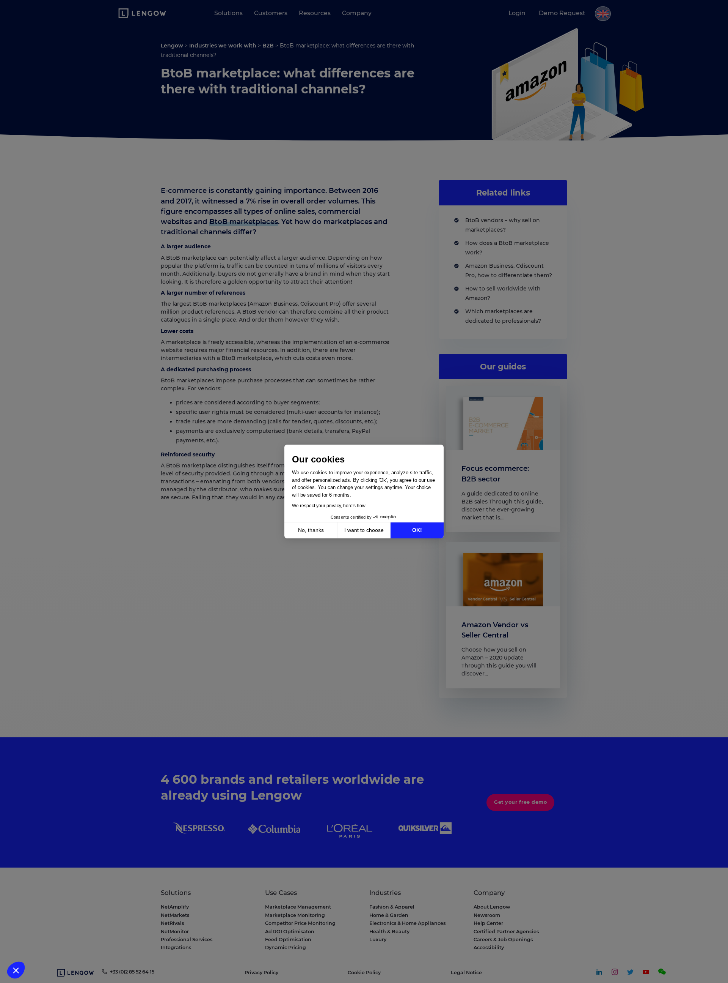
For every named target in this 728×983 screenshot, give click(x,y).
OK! (417, 530)
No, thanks (311, 530)
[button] (16, 970)
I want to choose (364, 530)
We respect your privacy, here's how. (329, 505)
